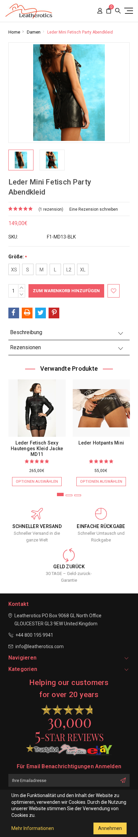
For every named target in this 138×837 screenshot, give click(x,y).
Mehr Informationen (32, 828)
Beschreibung (26, 332)
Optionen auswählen (37, 481)
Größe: (17, 257)
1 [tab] (60, 494)
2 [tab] (69, 495)
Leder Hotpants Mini (101, 443)
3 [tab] (77, 495)
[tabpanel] (37, 429)
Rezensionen (25, 347)
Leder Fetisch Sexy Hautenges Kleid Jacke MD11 (37, 448)
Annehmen (110, 828)
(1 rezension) (51, 209)
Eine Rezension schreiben (93, 209)
